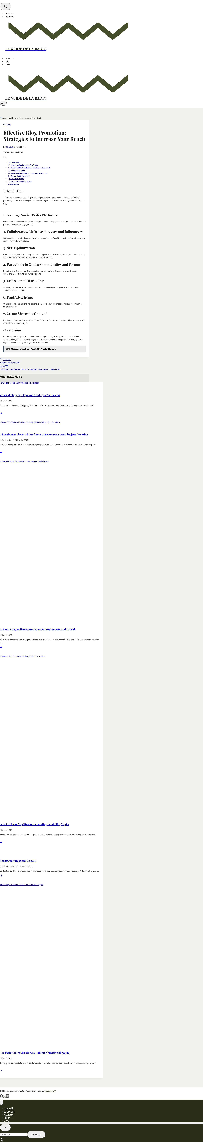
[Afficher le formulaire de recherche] (5, 6)
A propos (10, 16)
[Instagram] (7, 1097)
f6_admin (10, 147)
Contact (9, 58)
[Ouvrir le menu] (3, 103)
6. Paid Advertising (16, 179)
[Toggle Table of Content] (5, 158)
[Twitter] (4, 1097)
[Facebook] (1, 1097)
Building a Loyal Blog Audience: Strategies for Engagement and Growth (30, 368)
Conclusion (14, 184)
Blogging (7, 124)
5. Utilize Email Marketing (19, 176)
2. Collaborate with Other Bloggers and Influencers (29, 168)
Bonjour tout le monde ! (10, 361)
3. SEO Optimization (17, 170)
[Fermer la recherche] (5, 1127)
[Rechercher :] (13, 1134)
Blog (8, 61)
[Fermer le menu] (1, 1102)
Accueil (9, 13)
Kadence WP (50, 1091)
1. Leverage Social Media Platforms (23, 165)
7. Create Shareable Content (20, 181)
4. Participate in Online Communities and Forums (28, 173)
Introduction (14, 162)
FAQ (8, 64)
